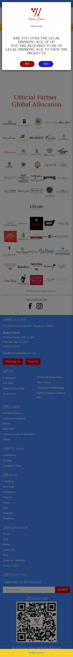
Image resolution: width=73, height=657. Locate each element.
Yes (45, 63)
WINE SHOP (36, 653)
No (27, 63)
